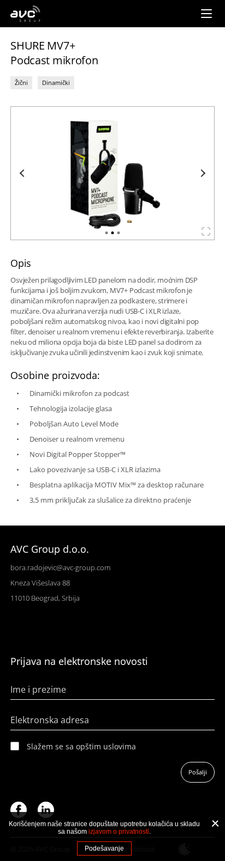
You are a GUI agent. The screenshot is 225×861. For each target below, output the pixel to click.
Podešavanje (104, 848)
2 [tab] (112, 232)
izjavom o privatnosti (118, 831)
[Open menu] (206, 13)
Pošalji (197, 772)
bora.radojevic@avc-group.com (60, 567)
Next (201, 173)
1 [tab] (106, 232)
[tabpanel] (112, 173)
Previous (23, 173)
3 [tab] (118, 232)
